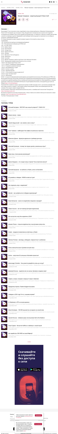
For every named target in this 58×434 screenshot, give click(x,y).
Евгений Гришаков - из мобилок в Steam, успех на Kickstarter (25, 169)
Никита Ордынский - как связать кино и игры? (21, 123)
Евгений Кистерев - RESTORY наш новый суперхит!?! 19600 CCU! (26, 107)
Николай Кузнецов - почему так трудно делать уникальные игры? (27, 146)
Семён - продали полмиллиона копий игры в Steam (22, 232)
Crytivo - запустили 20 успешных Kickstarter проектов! (23, 255)
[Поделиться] (27, 19)
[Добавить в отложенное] (23, 19)
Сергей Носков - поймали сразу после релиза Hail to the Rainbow (26, 318)
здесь (24, 430)
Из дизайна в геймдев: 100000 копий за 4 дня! (21, 177)
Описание (4, 29)
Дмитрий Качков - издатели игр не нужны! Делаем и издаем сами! (27, 271)
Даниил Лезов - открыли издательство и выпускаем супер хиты (26, 224)
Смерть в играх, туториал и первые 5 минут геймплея (23, 279)
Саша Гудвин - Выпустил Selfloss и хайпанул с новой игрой (25, 325)
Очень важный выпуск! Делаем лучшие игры (21, 247)
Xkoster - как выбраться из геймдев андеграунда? (22, 193)
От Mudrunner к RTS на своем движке (18, 302)
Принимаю (38, 415)
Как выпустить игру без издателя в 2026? (20, 216)
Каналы (3, 7)
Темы (11, 416)
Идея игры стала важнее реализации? (19, 154)
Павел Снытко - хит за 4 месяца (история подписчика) (23, 208)
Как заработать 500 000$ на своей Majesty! (20, 333)
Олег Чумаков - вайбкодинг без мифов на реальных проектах (26, 130)
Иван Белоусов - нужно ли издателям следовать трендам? (25, 201)
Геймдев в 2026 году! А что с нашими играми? (21, 294)
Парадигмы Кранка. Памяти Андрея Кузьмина (21, 286)
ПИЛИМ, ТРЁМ (10, 7)
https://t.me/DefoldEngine (11, 83)
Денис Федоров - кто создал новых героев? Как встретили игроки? (27, 162)
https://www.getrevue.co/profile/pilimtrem (16, 94)
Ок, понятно (38, 424)
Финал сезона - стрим (14, 115)
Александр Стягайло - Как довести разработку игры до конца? (26, 263)
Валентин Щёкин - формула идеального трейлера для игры (25, 138)
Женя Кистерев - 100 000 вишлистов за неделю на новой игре (26, 310)
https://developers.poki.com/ (8, 91)
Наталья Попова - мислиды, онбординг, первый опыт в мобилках (26, 240)
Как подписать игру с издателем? (17, 185)
